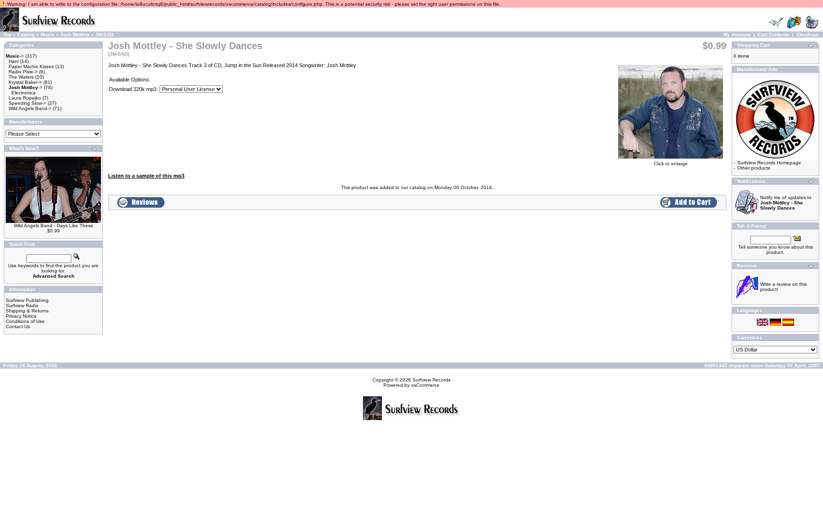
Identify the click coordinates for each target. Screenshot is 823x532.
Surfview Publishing (27, 300)
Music (47, 34)
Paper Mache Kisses (31, 66)
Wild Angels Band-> (30, 108)
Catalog (26, 34)
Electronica (23, 92)
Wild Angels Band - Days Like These (53, 225)
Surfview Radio (22, 305)
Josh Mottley (75, 34)
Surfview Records (431, 379)
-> (15, 56)
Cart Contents (773, 34)
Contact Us (18, 326)
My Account (737, 34)
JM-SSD (104, 34)
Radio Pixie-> (23, 71)
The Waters (21, 77)
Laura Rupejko (25, 97)
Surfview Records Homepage (769, 162)
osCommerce (425, 385)
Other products (753, 168)
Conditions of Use (25, 321)
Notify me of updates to (786, 203)
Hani (14, 61)
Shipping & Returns (27, 310)
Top (7, 34)
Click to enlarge (671, 163)
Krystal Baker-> (25, 82)
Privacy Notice (21, 316)
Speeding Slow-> (27, 103)
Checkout (807, 34)
